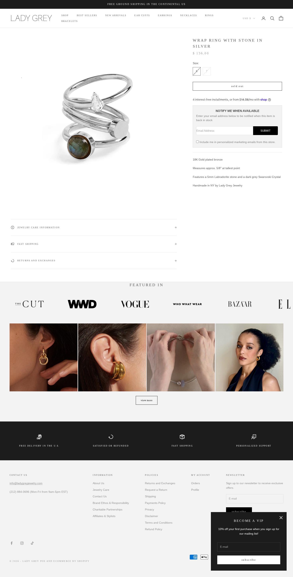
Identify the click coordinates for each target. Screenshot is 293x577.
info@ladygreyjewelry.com (26, 483)
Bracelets (69, 21)
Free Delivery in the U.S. (39, 446)
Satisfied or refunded (111, 446)
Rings (209, 15)
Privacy (149, 509)
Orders (195, 483)
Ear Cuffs (142, 15)
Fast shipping (182, 446)
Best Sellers (87, 15)
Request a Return (156, 489)
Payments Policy (155, 503)
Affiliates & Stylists (104, 516)
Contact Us (100, 496)
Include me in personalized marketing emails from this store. (237, 142)
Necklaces (188, 15)
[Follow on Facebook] (12, 543)
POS (43, 561)
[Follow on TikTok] (32, 543)
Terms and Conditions (158, 522)
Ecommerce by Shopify (71, 561)
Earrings (165, 15)
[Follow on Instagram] (22, 543)
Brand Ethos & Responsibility (111, 503)
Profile (195, 489)
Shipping (150, 496)
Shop (65, 15)
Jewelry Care (101, 489)
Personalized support (253, 446)
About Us (98, 483)
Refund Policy (153, 529)
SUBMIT (265, 130)
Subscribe (249, 559)
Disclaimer (151, 516)
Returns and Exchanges (160, 483)
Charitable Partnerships (107, 509)
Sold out (237, 85)
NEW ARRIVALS (116, 15)
